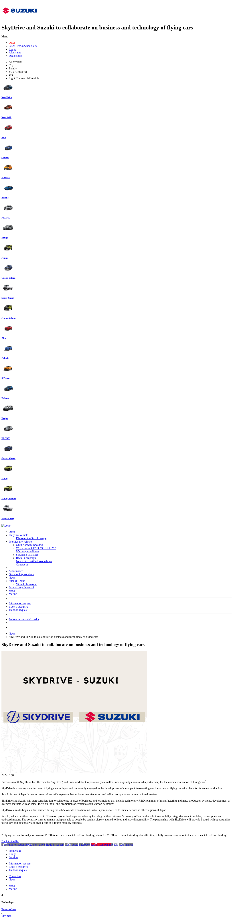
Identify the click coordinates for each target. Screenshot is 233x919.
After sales (15, 52)
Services (13, 857)
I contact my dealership (22, 587)
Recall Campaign (26, 557)
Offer (12, 42)
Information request (20, 603)
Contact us (22, 564)
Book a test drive (18, 606)
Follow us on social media (24, 619)
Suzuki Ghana (17, 580)
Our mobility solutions (21, 574)
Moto (12, 590)
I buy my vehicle (18, 535)
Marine (13, 593)
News (12, 577)
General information (13, 844)
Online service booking (29, 544)
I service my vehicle (20, 541)
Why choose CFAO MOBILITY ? (36, 548)
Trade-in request (18, 609)
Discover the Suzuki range (31, 538)
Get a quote (71, 844)
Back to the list (10, 841)
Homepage (15, 850)
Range (12, 49)
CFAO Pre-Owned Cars (23, 45)
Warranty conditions (27, 551)
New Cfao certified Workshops (34, 561)
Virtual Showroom (26, 584)
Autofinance (16, 571)
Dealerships (15, 55)
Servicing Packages (27, 554)
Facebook (84, 844)
